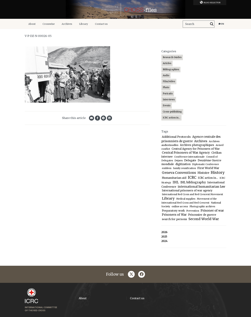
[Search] (211, 24)
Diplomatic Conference (205, 164)
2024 (164, 241)
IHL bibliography (193, 182)
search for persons (174, 219)
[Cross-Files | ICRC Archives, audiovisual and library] (125, 9)
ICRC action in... (208, 177)
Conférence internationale (189, 156)
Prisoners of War (174, 215)
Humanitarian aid (174, 177)
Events (166, 105)
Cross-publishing (172, 111)
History (218, 172)
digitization (183, 164)
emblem (166, 168)
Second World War (204, 219)
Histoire (203, 173)
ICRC (192, 177)
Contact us (101, 23)
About (32, 23)
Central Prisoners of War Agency (186, 152)
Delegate (190, 160)
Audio (166, 75)
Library (83, 23)
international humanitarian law (201, 186)
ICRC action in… (171, 117)
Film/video (169, 81)
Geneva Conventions (179, 173)
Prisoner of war (212, 210)
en (222, 23)
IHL (176, 182)
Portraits (168, 93)
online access (180, 206)
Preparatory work (173, 210)
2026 (164, 232)
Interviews (169, 99)
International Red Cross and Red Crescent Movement (192, 194)
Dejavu (179, 160)
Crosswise (49, 23)
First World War (208, 168)
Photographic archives (202, 206)
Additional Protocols (176, 136)
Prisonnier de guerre (202, 214)
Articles (167, 63)
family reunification (184, 168)
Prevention (192, 210)
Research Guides (172, 57)
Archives (67, 23)
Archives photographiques (197, 145)
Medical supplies (185, 198)
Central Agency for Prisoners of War (196, 148)
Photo (166, 87)
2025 (164, 236)
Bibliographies (171, 69)
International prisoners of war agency (187, 190)
